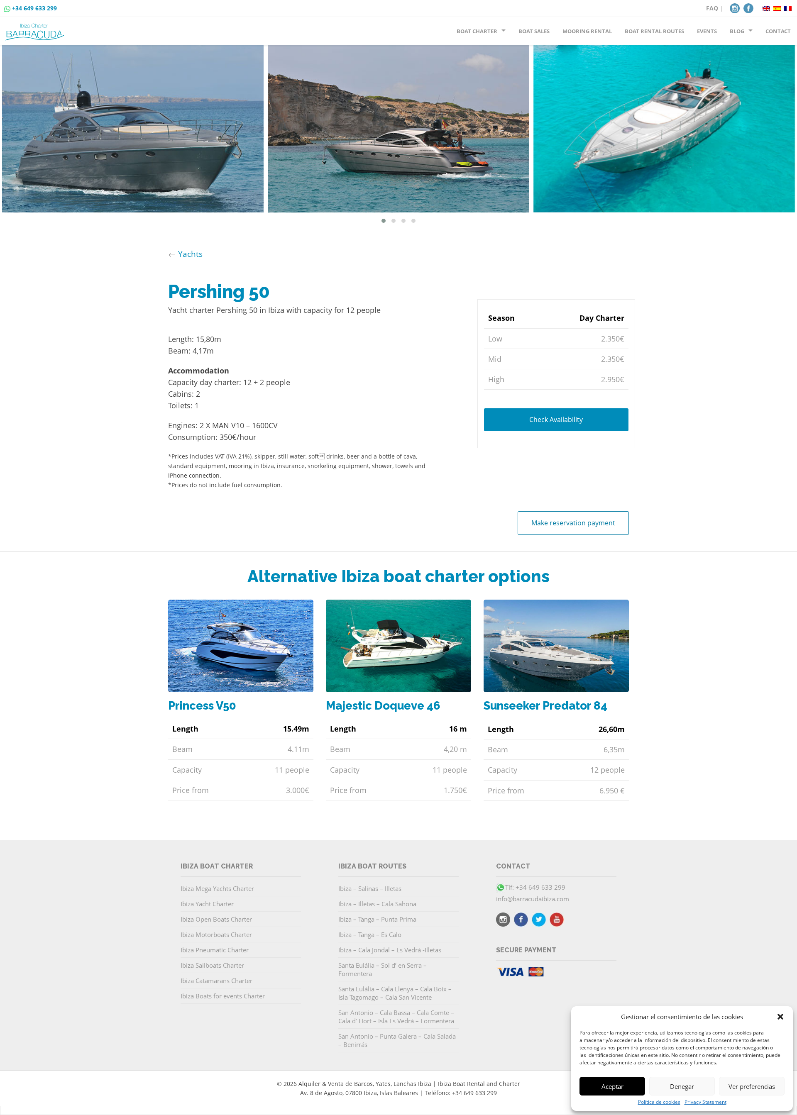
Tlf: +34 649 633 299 (535, 887)
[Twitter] (539, 921)
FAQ (712, 8)
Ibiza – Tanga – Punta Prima (377, 919)
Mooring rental (587, 31)
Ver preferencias (752, 1086)
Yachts (190, 253)
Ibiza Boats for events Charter (223, 996)
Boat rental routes (654, 31)
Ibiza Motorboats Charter (216, 934)
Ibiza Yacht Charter (207, 904)
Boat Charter (477, 31)
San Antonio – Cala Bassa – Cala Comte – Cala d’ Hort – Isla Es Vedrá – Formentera (396, 1016)
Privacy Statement (705, 1102)
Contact (778, 31)
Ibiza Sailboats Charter (212, 965)
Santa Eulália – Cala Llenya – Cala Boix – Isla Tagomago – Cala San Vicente (395, 993)
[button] (780, 1017)
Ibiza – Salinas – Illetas (369, 888)
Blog (737, 31)
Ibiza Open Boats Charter (216, 919)
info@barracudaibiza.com (532, 899)
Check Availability (556, 419)
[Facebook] (748, 7)
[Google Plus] (557, 921)
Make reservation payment (573, 522)
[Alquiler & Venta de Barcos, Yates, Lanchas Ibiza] (36, 28)
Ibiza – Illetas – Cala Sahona (377, 904)
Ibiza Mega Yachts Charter (217, 888)
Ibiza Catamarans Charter (216, 980)
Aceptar (612, 1086)
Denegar (682, 1086)
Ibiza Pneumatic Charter (215, 950)
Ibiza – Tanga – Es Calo (369, 934)
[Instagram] (735, 7)
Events (707, 31)
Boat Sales (534, 31)
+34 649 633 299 (34, 8)
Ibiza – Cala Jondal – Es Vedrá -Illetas (389, 950)
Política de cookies (659, 1102)
